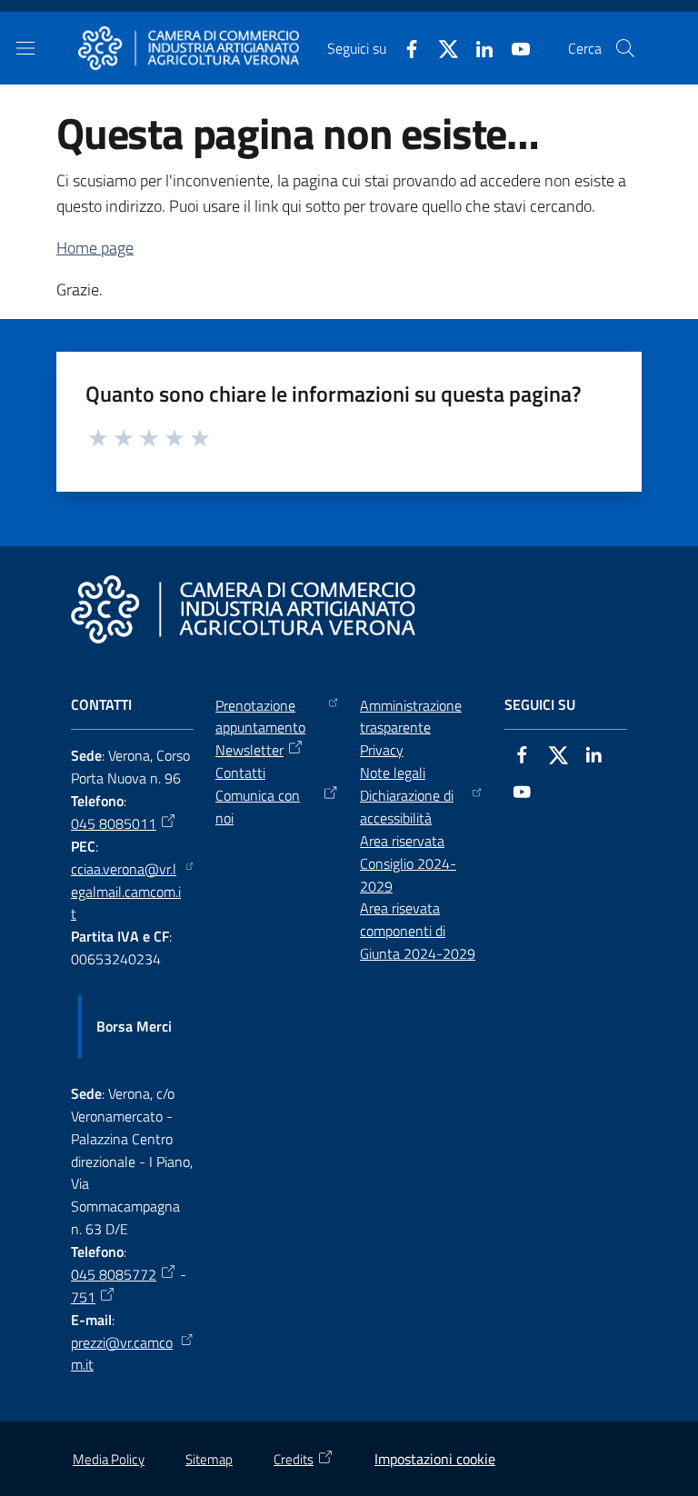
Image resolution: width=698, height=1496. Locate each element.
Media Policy (109, 1459)
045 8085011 (113, 823)
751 (83, 1297)
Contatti (240, 772)
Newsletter (249, 750)
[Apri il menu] (25, 48)
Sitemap (209, 1459)
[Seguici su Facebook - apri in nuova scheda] (404, 47)
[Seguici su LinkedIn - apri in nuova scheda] (477, 47)
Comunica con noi (257, 806)
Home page (95, 247)
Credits (294, 1459)
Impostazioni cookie (434, 1459)
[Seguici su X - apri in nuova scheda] (441, 47)
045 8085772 (113, 1274)
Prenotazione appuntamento (260, 716)
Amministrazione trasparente (411, 716)
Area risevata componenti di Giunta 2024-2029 (417, 930)
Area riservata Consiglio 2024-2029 (408, 863)
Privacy (382, 750)
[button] (625, 48)
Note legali (392, 772)
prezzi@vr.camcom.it (122, 1353)
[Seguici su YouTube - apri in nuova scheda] (513, 47)
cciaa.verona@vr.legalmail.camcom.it (126, 891)
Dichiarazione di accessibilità (407, 806)
